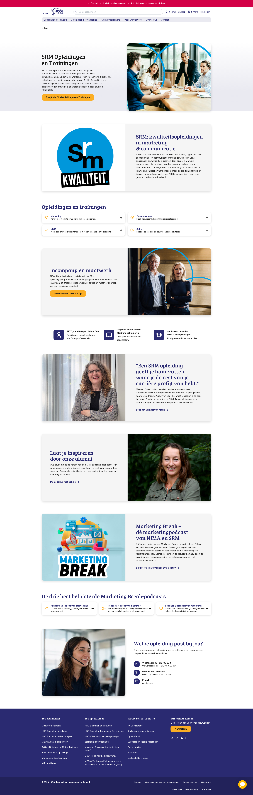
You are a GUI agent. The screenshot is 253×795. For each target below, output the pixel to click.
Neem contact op (177, 12)
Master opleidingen (51, 725)
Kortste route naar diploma (141, 731)
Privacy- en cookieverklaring (185, 789)
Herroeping (206, 782)
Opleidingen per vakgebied (84, 19)
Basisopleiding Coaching (97, 741)
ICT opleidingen (49, 763)
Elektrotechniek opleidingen (55, 752)
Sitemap (137, 782)
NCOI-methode (135, 725)
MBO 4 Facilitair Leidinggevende (100, 756)
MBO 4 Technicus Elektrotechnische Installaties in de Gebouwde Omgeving (104, 763)
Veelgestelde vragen (138, 758)
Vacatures (133, 752)
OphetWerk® (134, 736)
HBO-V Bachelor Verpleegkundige (102, 736)
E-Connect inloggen (200, 12)
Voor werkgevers (133, 19)
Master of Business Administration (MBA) (102, 749)
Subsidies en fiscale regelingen (143, 741)
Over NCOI (151, 19)
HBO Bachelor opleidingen (55, 731)
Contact (165, 19)
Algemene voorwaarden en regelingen (162, 782)
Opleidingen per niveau (55, 19)
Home (45, 28)
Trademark (206, 789)
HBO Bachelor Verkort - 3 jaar (57, 736)
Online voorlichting (110, 19)
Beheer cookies (190, 782)
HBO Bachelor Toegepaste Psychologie (104, 731)
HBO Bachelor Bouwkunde (98, 725)
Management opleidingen (54, 758)
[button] (242, 784)
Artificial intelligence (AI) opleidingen (60, 747)
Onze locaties (134, 747)
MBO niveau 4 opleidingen (55, 741)
